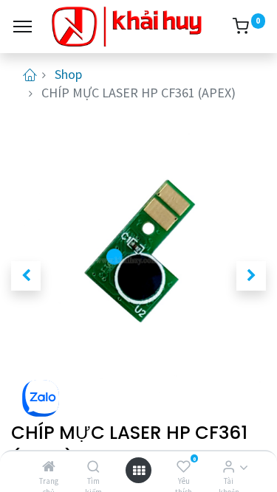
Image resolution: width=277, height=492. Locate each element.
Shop (68, 74)
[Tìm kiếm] (93, 466)
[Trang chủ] (48, 466)
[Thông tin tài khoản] (229, 466)
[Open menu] (139, 470)
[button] (26, 276)
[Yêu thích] (184, 466)
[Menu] (22, 26)
